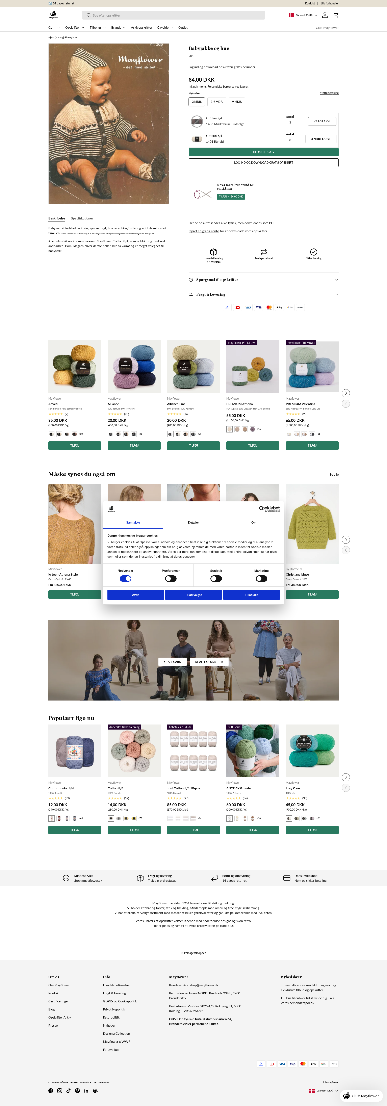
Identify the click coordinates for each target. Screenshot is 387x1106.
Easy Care (293, 788)
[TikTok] (68, 1090)
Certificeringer (58, 1001)
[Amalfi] (74, 366)
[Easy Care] (312, 751)
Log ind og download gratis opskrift (263, 162)
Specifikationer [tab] (82, 218)
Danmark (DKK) (324, 1090)
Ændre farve (321, 138)
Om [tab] (253, 522)
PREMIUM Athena (239, 404)
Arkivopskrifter (141, 27)
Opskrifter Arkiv (59, 1017)
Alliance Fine (176, 404)
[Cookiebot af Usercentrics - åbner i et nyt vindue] (262, 509)
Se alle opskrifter (209, 661)
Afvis (135, 595)
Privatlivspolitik (114, 1009)
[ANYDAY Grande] (252, 751)
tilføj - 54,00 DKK (231, 196)
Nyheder (109, 1025)
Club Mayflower (327, 27)
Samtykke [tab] (133, 522)
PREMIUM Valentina (300, 404)
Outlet (183, 27)
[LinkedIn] (86, 1090)
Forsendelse (215, 86)
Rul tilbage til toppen (193, 953)
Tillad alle (251, 595)
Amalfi (53, 404)
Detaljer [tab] (193, 522)
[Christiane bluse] (312, 524)
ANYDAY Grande (238, 788)
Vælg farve (322, 121)
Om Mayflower (59, 985)
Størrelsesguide (329, 93)
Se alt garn (172, 661)
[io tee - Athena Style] (74, 524)
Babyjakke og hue (67, 37)
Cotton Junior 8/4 (61, 788)
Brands (116, 27)
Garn (51, 27)
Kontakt (310, 3)
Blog (51, 1009)
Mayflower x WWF (116, 1041)
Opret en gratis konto (204, 231)
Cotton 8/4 (115, 788)
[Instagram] (59, 1090)
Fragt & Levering (114, 993)
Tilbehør (95, 27)
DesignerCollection (116, 1033)
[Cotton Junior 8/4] (74, 751)
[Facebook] (50, 1090)
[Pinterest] (77, 1090)
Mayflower (63, 1082)
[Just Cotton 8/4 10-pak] (193, 751)
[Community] (95, 1090)
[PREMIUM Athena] (252, 366)
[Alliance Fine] (193, 366)
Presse (53, 1025)
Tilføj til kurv (264, 152)
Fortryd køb (111, 1049)
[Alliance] (134, 366)
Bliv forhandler (329, 3)
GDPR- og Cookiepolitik (120, 1001)
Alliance (113, 404)
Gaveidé (163, 27)
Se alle (334, 474)
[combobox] (173, 15)
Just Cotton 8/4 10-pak (183, 788)
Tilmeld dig (288, 985)
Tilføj (74, 594)
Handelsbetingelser (116, 985)
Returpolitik (111, 1017)
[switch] (171, 578)
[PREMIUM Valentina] (312, 366)
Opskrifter (72, 27)
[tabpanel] (108, 239)
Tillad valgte (193, 595)
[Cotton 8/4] (134, 751)
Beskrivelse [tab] (56, 218)
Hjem (51, 37)
